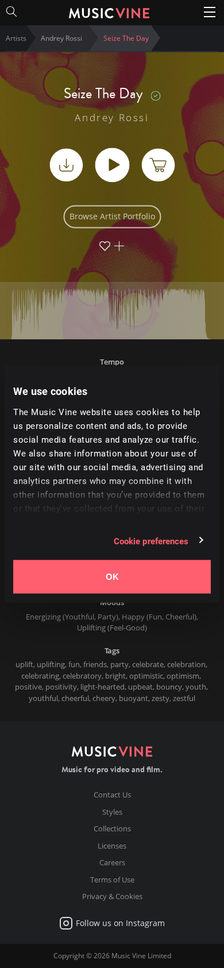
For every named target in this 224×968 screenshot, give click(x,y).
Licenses (112, 846)
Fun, (157, 616)
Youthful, (81, 616)
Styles (112, 812)
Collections (112, 828)
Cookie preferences (151, 540)
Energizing (43, 616)
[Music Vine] (109, 11)
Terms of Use (112, 879)
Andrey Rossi (112, 117)
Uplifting (91, 627)
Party (107, 616)
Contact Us (112, 794)
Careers (112, 862)
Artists (16, 38)
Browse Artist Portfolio (112, 216)
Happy (133, 616)
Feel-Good (127, 627)
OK (112, 577)
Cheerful (179, 616)
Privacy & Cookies (112, 896)
